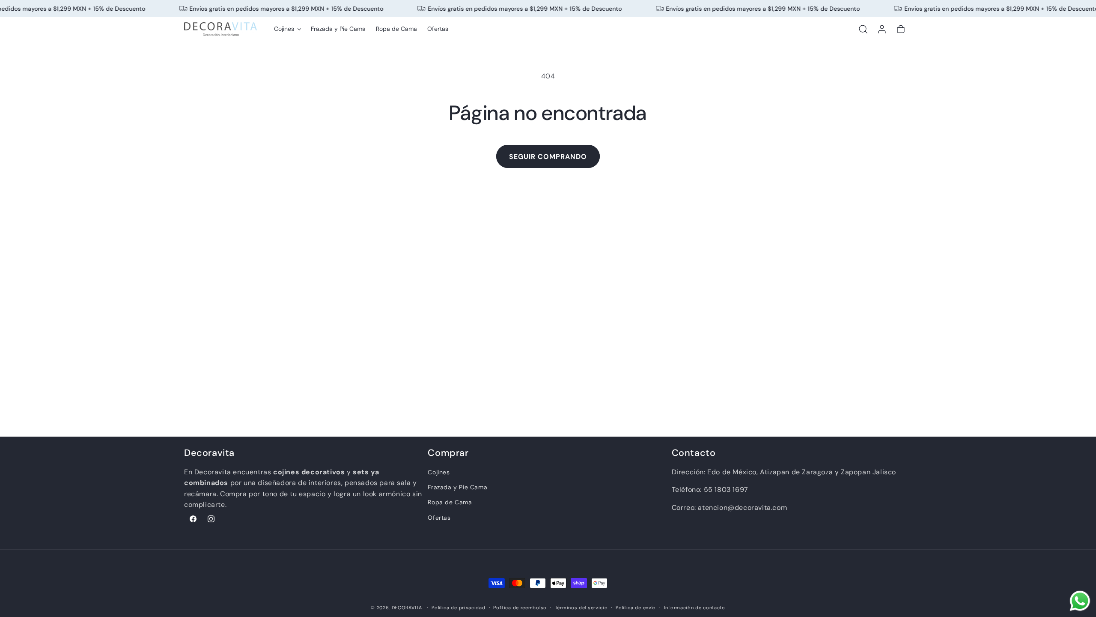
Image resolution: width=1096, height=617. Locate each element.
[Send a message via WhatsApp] (1080, 601)
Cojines (439, 472)
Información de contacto (694, 608)
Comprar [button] (448, 453)
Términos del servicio (581, 608)
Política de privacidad (458, 608)
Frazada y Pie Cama (457, 487)
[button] (287, 29)
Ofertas (439, 517)
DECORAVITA (407, 608)
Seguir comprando (548, 156)
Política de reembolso (520, 608)
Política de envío (636, 608)
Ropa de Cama (450, 502)
